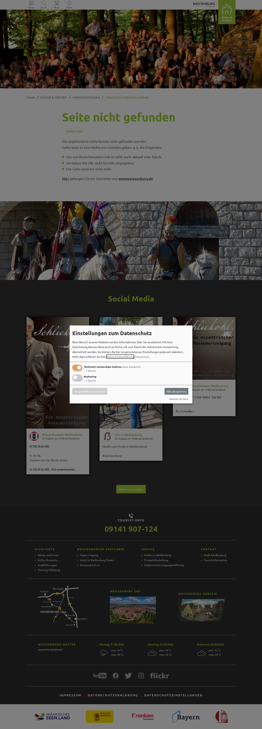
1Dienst (90, 370)
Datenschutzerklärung (120, 356)
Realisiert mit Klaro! (178, 398)
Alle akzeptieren (176, 391)
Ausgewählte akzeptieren (89, 391)
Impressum (142, 356)
